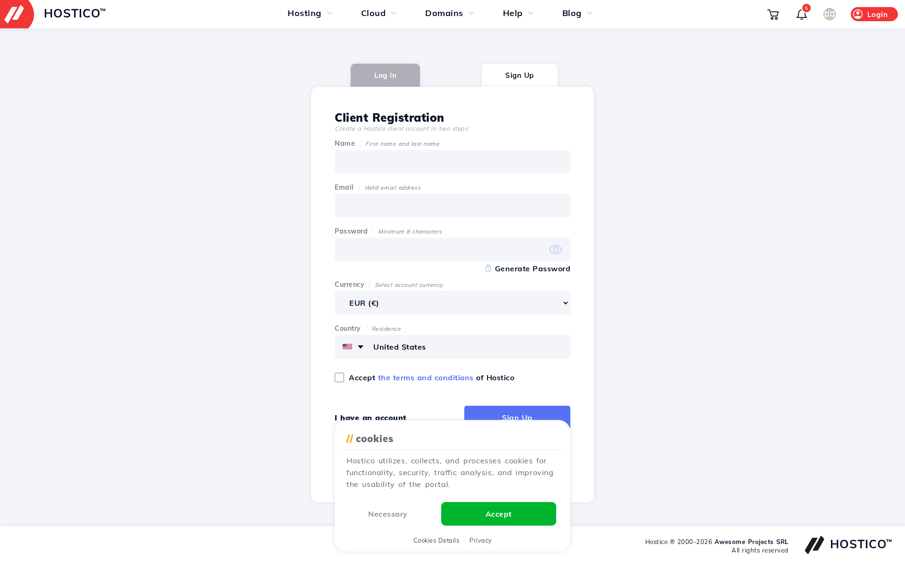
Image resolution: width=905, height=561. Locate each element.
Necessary (388, 514)
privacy (480, 540)
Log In (385, 75)
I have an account (371, 417)
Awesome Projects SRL (752, 541)
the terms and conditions (426, 377)
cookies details (436, 540)
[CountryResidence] (452, 347)
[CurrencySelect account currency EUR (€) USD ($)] (452, 303)
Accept (498, 514)
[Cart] (773, 14)
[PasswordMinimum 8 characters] (452, 249)
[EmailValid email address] (452, 205)
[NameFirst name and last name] (452, 162)
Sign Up (519, 75)
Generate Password (533, 268)
